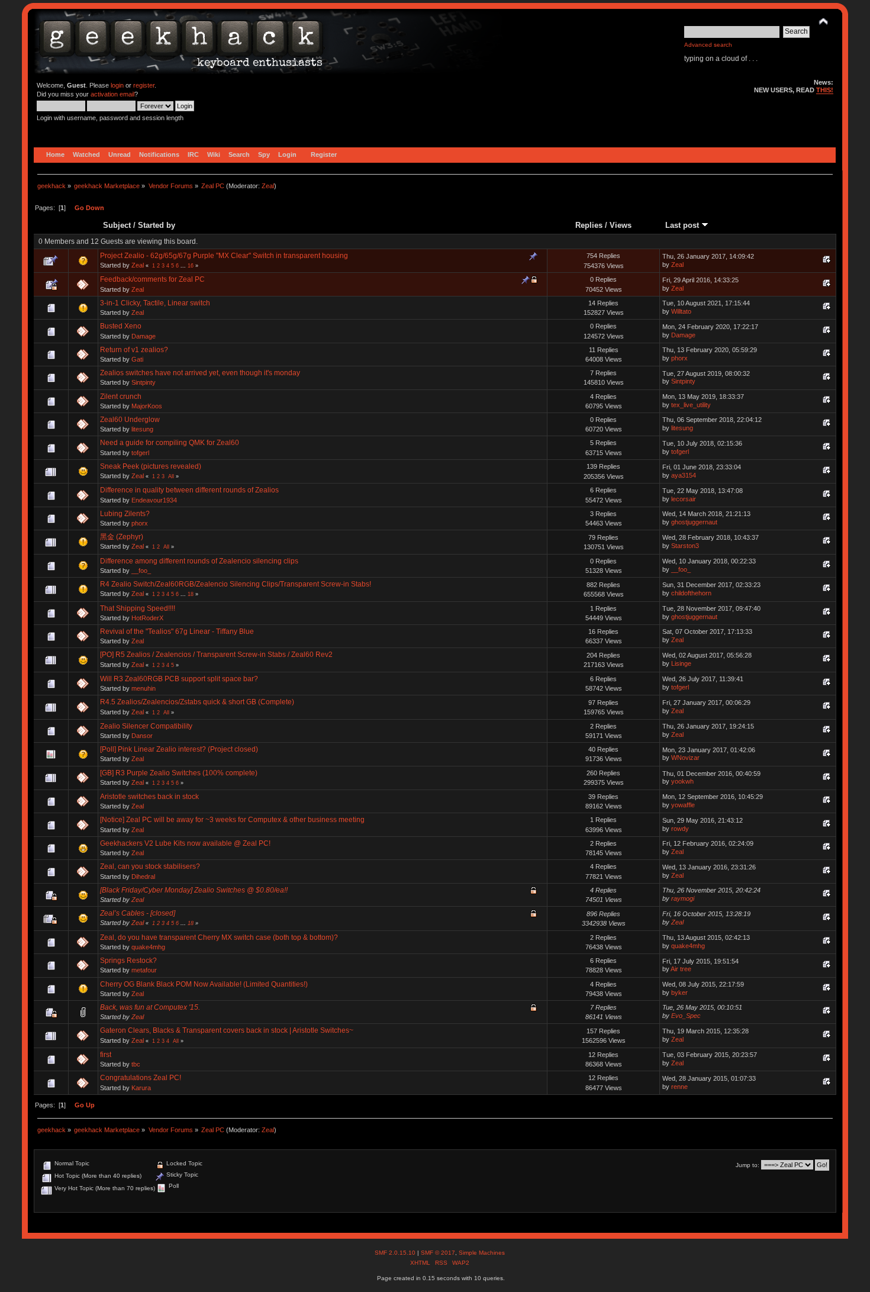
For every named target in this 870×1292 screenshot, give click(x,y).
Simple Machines (482, 1252)
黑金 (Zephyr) (121, 537)
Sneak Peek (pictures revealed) (150, 466)
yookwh (682, 781)
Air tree (681, 968)
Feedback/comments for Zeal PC (152, 279)
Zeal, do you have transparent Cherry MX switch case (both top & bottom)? (219, 937)
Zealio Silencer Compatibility (146, 726)
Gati (137, 359)
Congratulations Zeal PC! (140, 1078)
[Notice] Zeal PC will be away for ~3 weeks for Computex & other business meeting (232, 820)
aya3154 (683, 475)
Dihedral (143, 876)
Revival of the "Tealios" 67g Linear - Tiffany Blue (177, 631)
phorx (679, 358)
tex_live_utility (691, 404)
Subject (117, 225)
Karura (141, 1087)
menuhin (143, 688)
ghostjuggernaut (694, 522)
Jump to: (747, 1165)
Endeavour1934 (154, 500)
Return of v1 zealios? (134, 350)
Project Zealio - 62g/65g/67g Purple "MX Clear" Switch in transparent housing (224, 256)
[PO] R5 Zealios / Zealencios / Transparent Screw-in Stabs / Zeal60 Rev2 (216, 654)
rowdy (680, 828)
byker (679, 992)
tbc (135, 1064)
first (105, 1055)
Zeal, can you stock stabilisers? (150, 866)
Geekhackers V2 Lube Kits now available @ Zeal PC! (185, 843)
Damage (143, 336)
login (117, 85)
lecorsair (683, 498)
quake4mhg (148, 947)
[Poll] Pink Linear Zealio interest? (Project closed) (179, 749)
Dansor (142, 735)
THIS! (824, 90)
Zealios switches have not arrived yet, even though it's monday (200, 373)
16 (191, 266)
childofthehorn (691, 593)
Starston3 (685, 545)
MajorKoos (146, 406)
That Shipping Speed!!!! (137, 608)
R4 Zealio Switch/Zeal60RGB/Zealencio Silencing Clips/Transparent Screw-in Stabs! (235, 584)
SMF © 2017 (438, 1252)
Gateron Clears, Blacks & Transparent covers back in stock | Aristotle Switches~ (226, 1030)
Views (620, 225)
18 (191, 594)
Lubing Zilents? (125, 514)
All (171, 476)
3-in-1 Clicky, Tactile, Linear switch (155, 303)
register (143, 85)
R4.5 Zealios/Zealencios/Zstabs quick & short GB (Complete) (197, 702)
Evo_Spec (686, 1015)
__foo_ (141, 570)
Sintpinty (143, 382)
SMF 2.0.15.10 (396, 1252)
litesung (142, 429)
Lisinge (681, 663)
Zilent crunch (120, 396)
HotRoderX (147, 617)
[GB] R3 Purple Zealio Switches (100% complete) (178, 773)
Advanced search (708, 44)
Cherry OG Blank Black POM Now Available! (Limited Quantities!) (204, 984)
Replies (588, 225)
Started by (156, 225)
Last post (683, 225)
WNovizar (685, 757)
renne (679, 1086)
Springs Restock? (128, 960)
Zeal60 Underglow (130, 419)
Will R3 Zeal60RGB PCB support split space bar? (179, 679)
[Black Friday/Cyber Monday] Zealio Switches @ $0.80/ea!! (194, 890)
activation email (112, 94)
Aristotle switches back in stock (149, 796)
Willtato (681, 311)
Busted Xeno (120, 326)
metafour (144, 970)
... (184, 266)
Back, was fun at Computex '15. (150, 1007)
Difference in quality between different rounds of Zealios (189, 490)
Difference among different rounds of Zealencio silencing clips (199, 561)
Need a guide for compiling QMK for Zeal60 (169, 443)
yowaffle (683, 804)
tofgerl (140, 452)
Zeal (268, 185)
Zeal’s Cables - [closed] (137, 913)
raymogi (682, 898)
